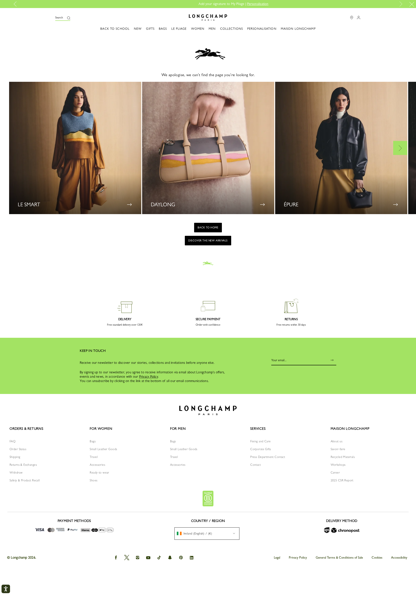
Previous (17, 4)
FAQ (13, 441)
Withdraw (16, 472)
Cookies (377, 557)
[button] (62, 17)
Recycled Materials (343, 457)
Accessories (97, 464)
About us (336, 441)
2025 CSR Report (342, 480)
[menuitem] (206, 533)
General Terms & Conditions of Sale (339, 557)
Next (400, 4)
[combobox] (206, 533)
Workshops (338, 464)
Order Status (18, 449)
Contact (255, 464)
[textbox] (196, 533)
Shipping (15, 457)
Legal (277, 557)
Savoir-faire (338, 449)
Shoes (93, 480)
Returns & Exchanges (23, 464)
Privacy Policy (148, 376)
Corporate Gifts (260, 449)
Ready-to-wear (99, 472)
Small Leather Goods (103, 449)
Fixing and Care (260, 441)
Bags (93, 441)
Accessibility (399, 557)
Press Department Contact (267, 457)
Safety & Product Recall (25, 480)
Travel (94, 457)
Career (335, 472)
